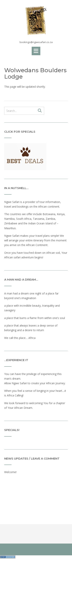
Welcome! (10, 472)
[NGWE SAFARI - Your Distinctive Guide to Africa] (36, 20)
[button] (36, 51)
